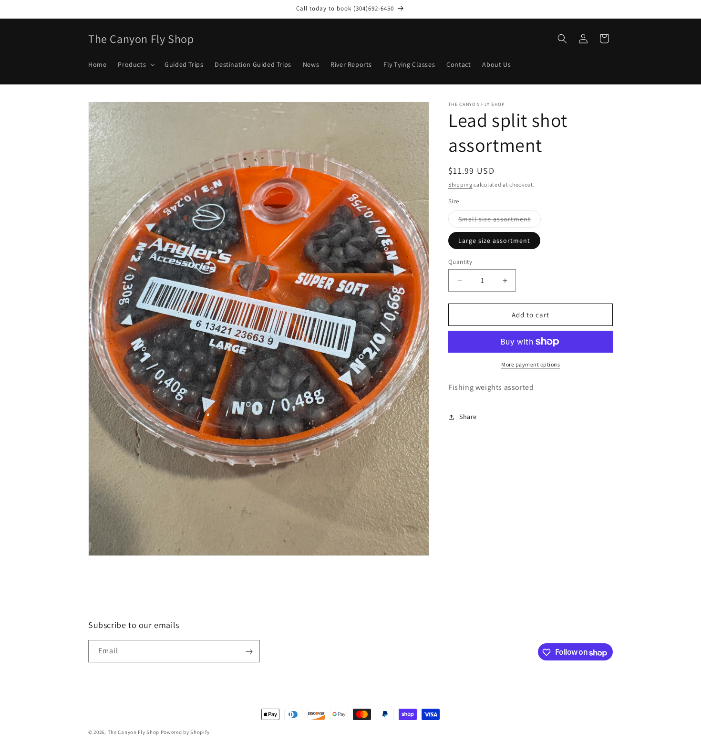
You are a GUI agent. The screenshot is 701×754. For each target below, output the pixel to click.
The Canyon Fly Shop (133, 732)
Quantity (460, 262)
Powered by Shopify (185, 732)
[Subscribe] (248, 651)
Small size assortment (499, 221)
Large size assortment (494, 240)
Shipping (460, 184)
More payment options (530, 364)
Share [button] (468, 416)
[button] (135, 64)
